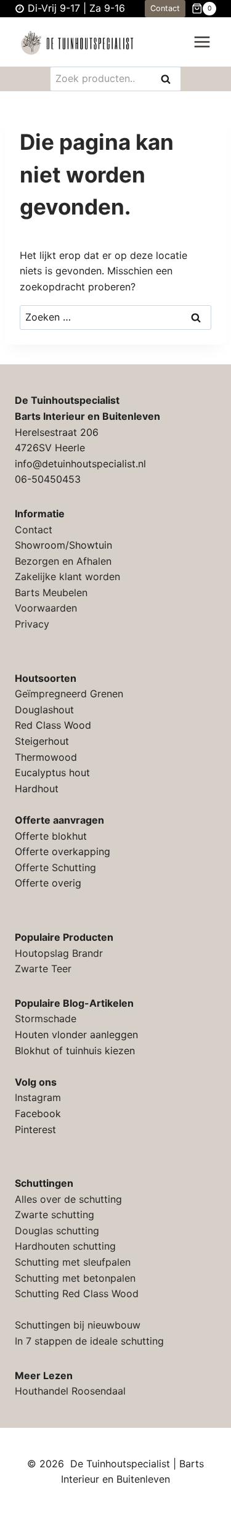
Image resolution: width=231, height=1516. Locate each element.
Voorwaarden (46, 608)
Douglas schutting (57, 1230)
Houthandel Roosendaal (70, 1391)
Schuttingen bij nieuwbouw (77, 1325)
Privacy (32, 624)
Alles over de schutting (68, 1199)
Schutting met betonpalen (75, 1278)
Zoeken (169, 79)
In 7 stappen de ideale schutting (89, 1341)
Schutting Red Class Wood (77, 1293)
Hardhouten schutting (65, 1246)
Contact (165, 8)
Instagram (38, 1097)
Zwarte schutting (54, 1214)
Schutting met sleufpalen (73, 1262)
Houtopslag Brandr (59, 953)
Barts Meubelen (51, 592)
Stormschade (45, 1018)
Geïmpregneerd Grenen (69, 693)
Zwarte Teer (43, 968)
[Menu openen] (201, 42)
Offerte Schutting (55, 867)
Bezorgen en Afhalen (63, 561)
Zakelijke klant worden (67, 576)
